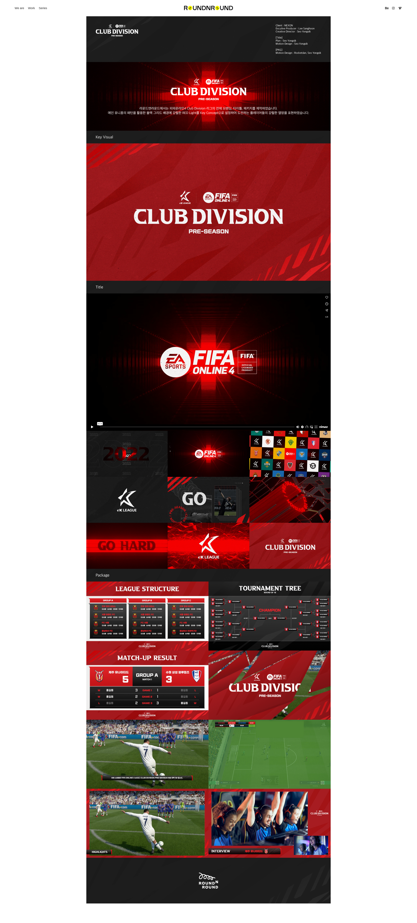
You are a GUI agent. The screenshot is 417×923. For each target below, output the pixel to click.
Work (31, 8)
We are (19, 8)
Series (43, 8)
